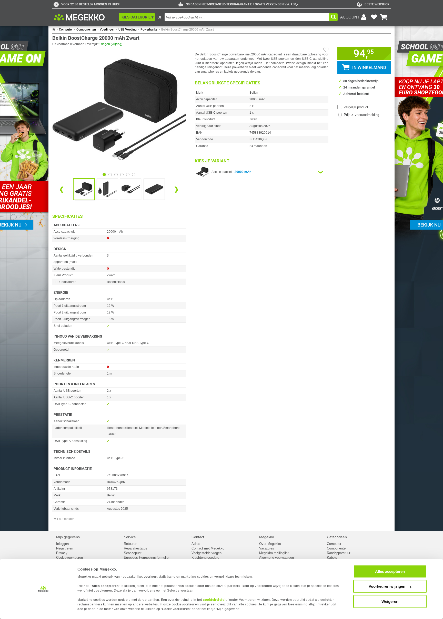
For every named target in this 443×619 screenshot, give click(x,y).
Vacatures (266, 548)
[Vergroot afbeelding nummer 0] (84, 189)
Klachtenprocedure (205, 557)
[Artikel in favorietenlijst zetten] (325, 49)
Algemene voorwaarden (276, 557)
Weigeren (389, 601)
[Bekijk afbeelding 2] (116, 174)
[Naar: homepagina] (53, 29)
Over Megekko (270, 544)
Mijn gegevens (68, 537)
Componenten (86, 29)
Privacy (61, 553)
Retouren (130, 544)
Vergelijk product (356, 107)
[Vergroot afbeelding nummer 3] (154, 189)
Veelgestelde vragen (207, 553)
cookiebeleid (214, 600)
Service (130, 537)
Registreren (64, 548)
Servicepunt (133, 553)
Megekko (266, 537)
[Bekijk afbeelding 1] (110, 174)
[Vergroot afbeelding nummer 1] (107, 189)
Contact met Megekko (208, 548)
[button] (137, 17)
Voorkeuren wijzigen (387, 586)
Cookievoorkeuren (69, 557)
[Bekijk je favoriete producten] (373, 17)
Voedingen (107, 29)
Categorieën (337, 537)
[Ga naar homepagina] (85, 17)
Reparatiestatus (135, 548)
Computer (66, 29)
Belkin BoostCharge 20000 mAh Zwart (187, 29)
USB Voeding (127, 29)
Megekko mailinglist (274, 553)
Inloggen (62, 544)
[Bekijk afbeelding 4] (127, 174)
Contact (198, 537)
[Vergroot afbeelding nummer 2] (130, 189)
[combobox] (247, 17)
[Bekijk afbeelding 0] (104, 174)
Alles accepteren (390, 571)
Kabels (332, 557)
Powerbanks (148, 29)
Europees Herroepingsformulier (146, 557)
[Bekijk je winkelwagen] (383, 17)
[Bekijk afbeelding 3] (122, 174)
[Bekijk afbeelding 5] (133, 174)
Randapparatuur (338, 553)
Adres (196, 544)
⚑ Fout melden (64, 519)
